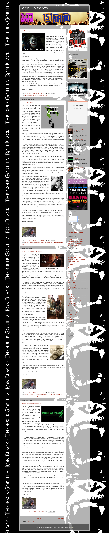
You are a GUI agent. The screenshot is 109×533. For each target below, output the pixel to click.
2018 (70, 317)
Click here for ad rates (73, 226)
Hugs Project (71, 280)
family (34, 242)
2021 (70, 310)
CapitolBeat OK (71, 275)
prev (71, 220)
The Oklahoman (71, 301)
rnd (72, 220)
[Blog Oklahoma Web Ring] (72, 218)
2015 (70, 323)
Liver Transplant (48, 242)
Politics (46, 95)
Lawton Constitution (72, 285)
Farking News (71, 278)
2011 (70, 329)
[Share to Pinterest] (54, 93)
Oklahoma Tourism (72, 267)
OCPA (69, 289)
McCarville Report (72, 287)
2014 (70, 325)
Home (39, 518)
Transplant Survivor (39, 396)
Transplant (31, 396)
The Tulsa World (72, 303)
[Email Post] (46, 93)
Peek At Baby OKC (72, 292)
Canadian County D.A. (73, 254)
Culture (37, 95)
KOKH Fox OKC (71, 282)
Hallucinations (36, 394)
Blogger (33, 95)
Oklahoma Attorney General (74, 257)
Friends (38, 242)
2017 (70, 319)
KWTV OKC (70, 284)
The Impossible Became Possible (31, 403)
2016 (70, 321)
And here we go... (27, 31)
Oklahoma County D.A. (73, 261)
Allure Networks (71, 273)
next (75, 220)
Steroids (27, 396)
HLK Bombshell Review (79, 167)
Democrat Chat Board (73, 276)
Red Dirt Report (71, 294)
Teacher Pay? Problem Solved (75, 243)
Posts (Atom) (31, 521)
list (73, 220)
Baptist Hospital (29, 242)
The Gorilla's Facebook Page (74, 300)
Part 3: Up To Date (27, 102)
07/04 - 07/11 (74, 312)
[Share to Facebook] (53, 93)
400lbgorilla (28, 95)
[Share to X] (51, 93)
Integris (42, 242)
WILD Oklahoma (72, 305)
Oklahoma (41, 95)
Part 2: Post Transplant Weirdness (32, 251)
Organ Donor (52, 514)
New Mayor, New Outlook (74, 245)
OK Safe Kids (71, 291)
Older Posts (61, 518)
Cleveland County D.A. (73, 255)
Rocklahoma (71, 296)
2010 (70, 331)
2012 (70, 327)
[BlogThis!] (50, 93)
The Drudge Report (72, 298)
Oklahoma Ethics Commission (75, 266)
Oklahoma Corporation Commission (76, 259)
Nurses (47, 514)
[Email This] (49, 93)
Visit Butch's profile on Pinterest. (75, 232)
